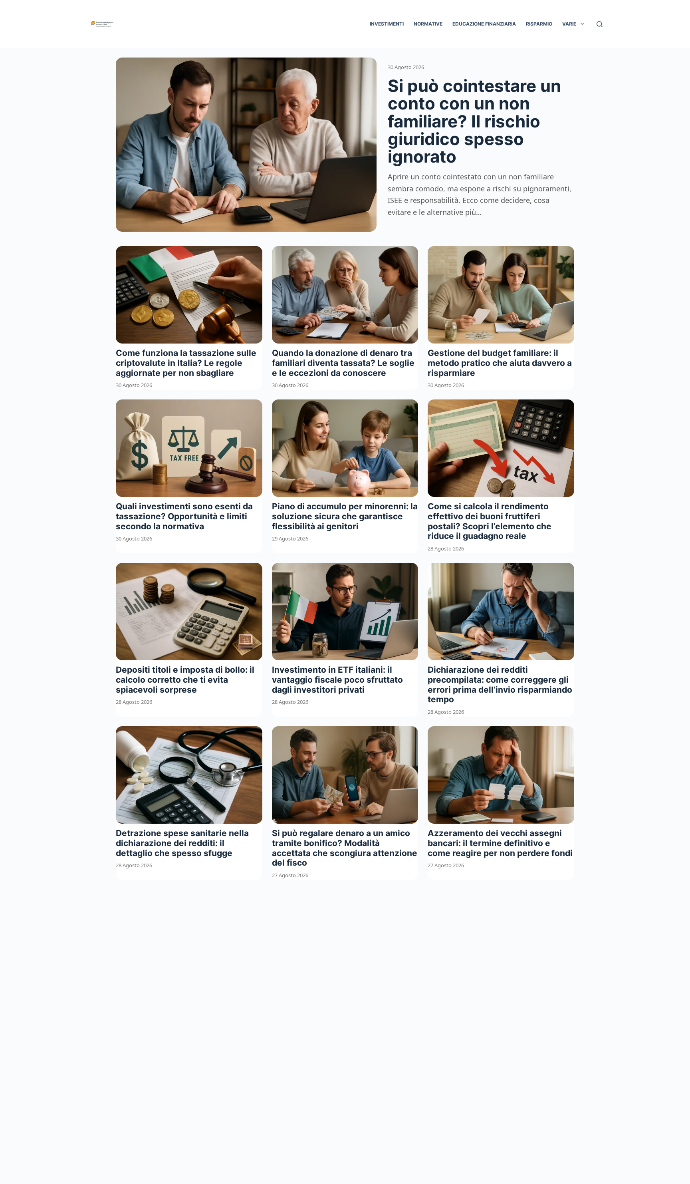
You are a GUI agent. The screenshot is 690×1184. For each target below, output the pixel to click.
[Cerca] (600, 24)
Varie (569, 24)
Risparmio (539, 24)
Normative (428, 24)
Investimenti (387, 24)
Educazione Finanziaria (484, 24)
